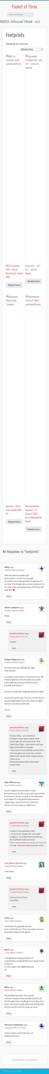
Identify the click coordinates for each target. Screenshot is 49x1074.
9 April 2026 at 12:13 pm (19, 730)
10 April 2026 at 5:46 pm (13, 866)
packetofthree (17, 633)
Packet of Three (24, 6)
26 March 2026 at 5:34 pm (14, 610)
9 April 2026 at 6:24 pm (13, 785)
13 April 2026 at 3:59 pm (19, 826)
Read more (14, 285)
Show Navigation (39, 24)
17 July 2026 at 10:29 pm (13, 952)
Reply (8, 596)
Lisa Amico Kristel (13, 863)
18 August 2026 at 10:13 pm (15, 1028)
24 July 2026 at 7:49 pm (13, 990)
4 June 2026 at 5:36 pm (13, 921)
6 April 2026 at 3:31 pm (19, 636)
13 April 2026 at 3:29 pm (19, 892)
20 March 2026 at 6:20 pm (14, 570)
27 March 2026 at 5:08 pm (14, 662)
